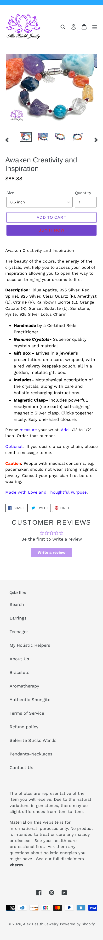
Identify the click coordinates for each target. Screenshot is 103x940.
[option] (25, 137)
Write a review (51, 552)
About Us (19, 658)
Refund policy (24, 726)
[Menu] (94, 26)
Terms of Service (27, 713)
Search (17, 604)
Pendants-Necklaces (31, 753)
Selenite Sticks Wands (33, 740)
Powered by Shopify (77, 924)
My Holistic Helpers (30, 645)
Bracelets (19, 672)
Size (10, 193)
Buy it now (51, 230)
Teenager (19, 631)
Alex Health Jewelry (40, 924)
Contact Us (21, 767)
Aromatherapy (24, 685)
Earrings (18, 617)
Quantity (83, 193)
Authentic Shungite (30, 699)
